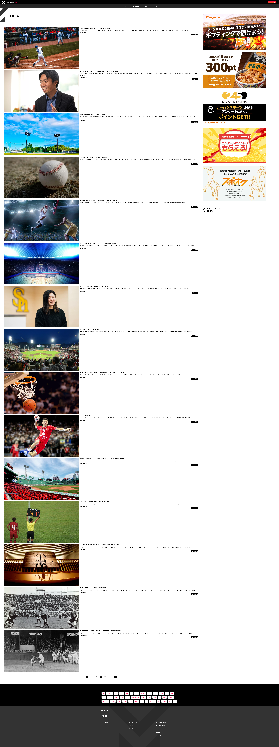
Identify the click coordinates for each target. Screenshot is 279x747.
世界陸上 (124, 701)
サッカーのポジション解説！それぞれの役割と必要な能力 (94, 501)
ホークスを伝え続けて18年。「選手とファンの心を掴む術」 (94, 286)
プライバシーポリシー (133, 725)
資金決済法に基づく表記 (161, 725)
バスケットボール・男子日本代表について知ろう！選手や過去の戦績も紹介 (98, 243)
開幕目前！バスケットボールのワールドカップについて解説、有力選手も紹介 (99, 200)
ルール (167, 693)
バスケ (116, 693)
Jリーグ (142, 701)
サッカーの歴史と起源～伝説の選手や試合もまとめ (93, 587)
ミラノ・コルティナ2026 (135, 697)
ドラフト (154, 697)
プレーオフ (164, 701)
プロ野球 (121, 693)
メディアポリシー (132, 728)
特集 (156, 6)
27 (96, 677)
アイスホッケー (152, 701)
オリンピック (110, 697)
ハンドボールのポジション (87, 415)
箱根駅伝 (136, 701)
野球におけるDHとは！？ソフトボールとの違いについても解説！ (95, 28)
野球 (103, 693)
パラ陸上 (119, 701)
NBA (172, 693)
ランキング (113, 701)
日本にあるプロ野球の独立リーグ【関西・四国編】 (92, 114)
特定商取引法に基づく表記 (161, 722)
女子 (159, 697)
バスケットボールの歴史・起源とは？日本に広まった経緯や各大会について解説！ (100, 544)
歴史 (158, 701)
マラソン (104, 697)
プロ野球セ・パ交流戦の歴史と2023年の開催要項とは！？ (94, 157)
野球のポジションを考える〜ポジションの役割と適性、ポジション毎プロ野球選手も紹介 (102, 458)
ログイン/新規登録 (272, 2)
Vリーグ (130, 701)
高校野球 (143, 697)
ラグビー (116, 697)
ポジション (127, 697)
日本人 (164, 697)
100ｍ (149, 697)
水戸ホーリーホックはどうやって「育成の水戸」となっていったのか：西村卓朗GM (100, 71)
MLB (127, 693)
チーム (122, 697)
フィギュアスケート (105, 701)
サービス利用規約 (133, 722)
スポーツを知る (135, 6)
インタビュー (124, 6)
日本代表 (161, 693)
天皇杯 (175, 701)
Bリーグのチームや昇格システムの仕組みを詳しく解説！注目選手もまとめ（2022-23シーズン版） (104, 372)
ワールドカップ (171, 697)
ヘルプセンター (159, 735)
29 (105, 677)
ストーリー (155, 693)
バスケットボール (109, 693)
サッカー (149, 693)
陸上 (131, 693)
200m (170, 701)
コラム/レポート (147, 6)
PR (146, 701)
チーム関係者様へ (106, 722)
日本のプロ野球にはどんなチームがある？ (90, 329)
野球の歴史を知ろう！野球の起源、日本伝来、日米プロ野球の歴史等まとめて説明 (100, 630)
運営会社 (158, 732)
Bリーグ (136, 693)
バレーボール (143, 693)
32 (111, 677)
